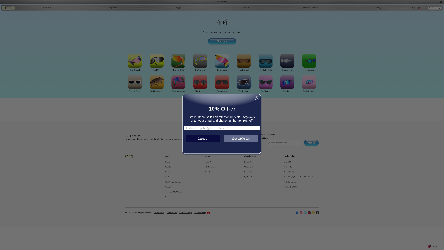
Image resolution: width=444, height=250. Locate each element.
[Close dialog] (257, 98)
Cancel (203, 138)
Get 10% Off (241, 138)
